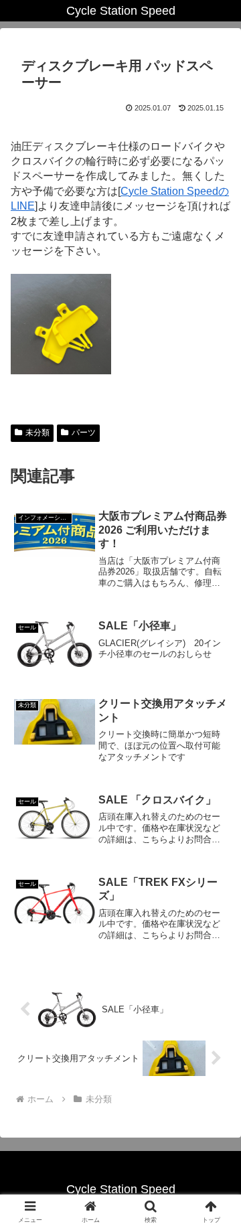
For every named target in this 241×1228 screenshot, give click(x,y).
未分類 (37, 432)
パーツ (84, 432)
